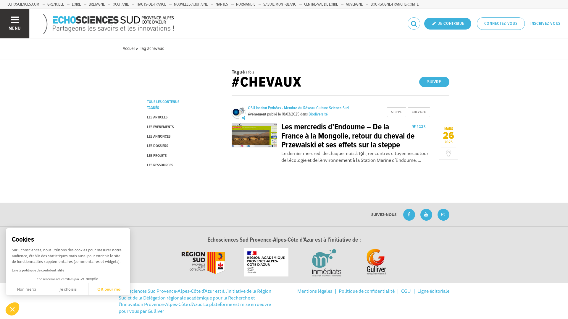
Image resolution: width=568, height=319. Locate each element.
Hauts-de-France (151, 4)
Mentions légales (314, 291)
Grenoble (55, 4)
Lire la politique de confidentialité (38, 270)
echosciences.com (23, 4)
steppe (396, 112)
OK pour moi (109, 289)
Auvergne (354, 4)
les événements (160, 127)
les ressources (160, 165)
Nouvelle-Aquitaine (191, 4)
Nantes (222, 4)
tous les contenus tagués (163, 105)
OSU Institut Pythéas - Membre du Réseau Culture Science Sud (298, 108)
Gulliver (156, 311)
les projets (157, 155)
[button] (12, 309)
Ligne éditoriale (433, 291)
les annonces (158, 136)
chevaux (419, 112)
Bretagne (97, 4)
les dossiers (157, 146)
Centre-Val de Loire (321, 4)
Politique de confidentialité (367, 291)
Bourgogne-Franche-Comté (395, 4)
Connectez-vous (501, 23)
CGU (406, 291)
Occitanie (121, 4)
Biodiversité (318, 114)
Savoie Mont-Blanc (279, 4)
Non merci (26, 289)
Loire (76, 4)
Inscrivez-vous (545, 23)
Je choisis (68, 289)
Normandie (245, 4)
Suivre (434, 82)
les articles (157, 117)
